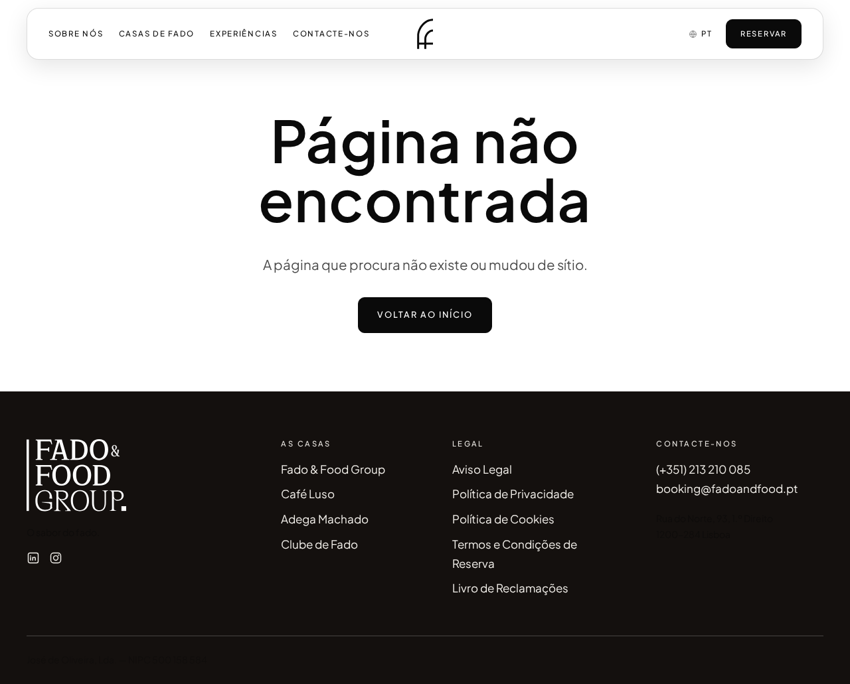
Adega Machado (325, 519)
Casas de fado (157, 33)
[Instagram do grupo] (55, 558)
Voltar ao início (425, 314)
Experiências (244, 33)
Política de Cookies (503, 519)
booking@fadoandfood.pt (727, 488)
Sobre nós (76, 33)
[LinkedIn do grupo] (33, 558)
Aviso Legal (482, 469)
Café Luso (308, 493)
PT (706, 33)
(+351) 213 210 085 (703, 469)
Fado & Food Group (333, 469)
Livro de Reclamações (510, 588)
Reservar (763, 33)
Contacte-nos (331, 33)
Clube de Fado (319, 544)
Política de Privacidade (513, 493)
